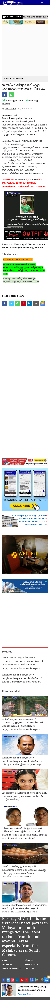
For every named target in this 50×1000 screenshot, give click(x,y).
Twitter (34, 179)
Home (6, 79)
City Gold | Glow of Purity (18, 259)
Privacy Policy (31, 964)
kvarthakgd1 (10, 109)
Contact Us (7, 964)
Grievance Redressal (11, 968)
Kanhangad (18, 79)
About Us (29, 960)
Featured (7, 652)
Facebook (20, 179)
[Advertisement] (25, 50)
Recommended (11, 691)
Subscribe (29, 968)
